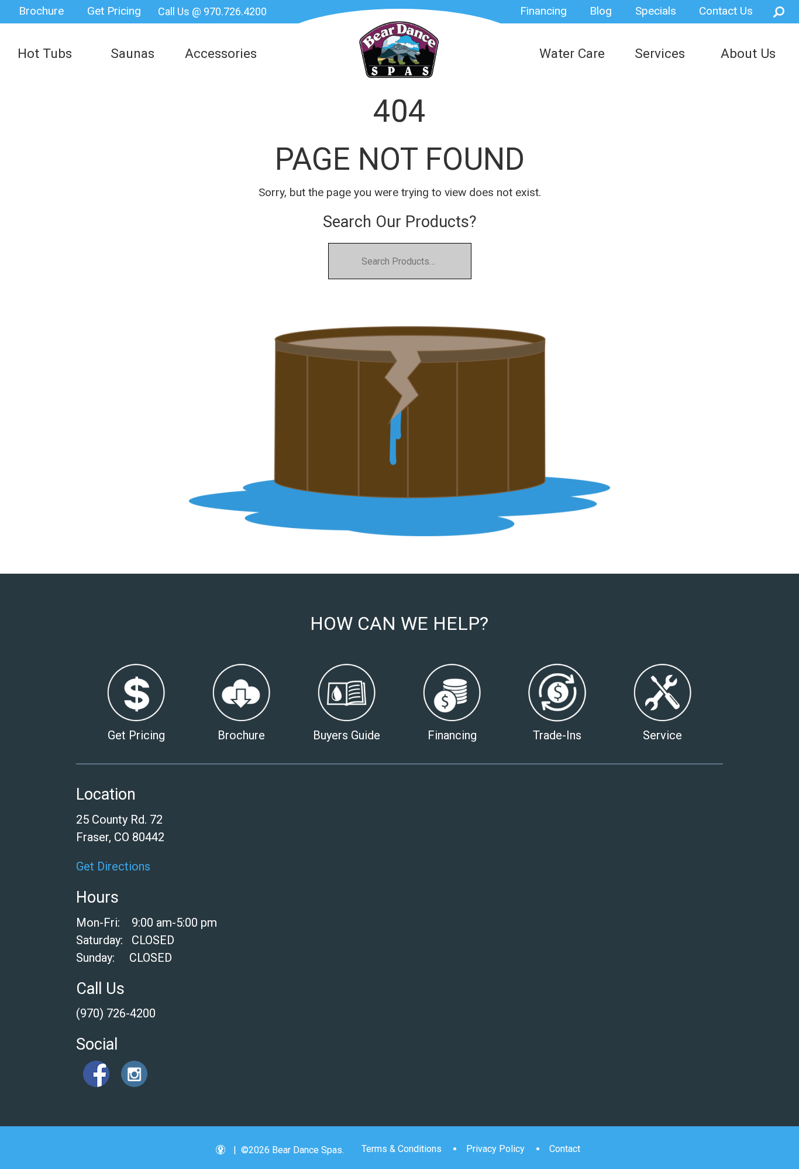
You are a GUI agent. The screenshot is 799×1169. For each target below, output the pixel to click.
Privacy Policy (495, 1148)
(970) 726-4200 (116, 1013)
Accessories (221, 53)
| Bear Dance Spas (399, 57)
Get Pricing (114, 11)
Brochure (41, 11)
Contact (564, 1148)
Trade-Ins (557, 735)
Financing (543, 11)
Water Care (572, 53)
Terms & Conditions (401, 1148)
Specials (655, 11)
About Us (748, 53)
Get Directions (113, 866)
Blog (601, 11)
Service (662, 735)
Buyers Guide (346, 735)
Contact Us (726, 11)
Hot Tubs (45, 53)
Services (660, 53)
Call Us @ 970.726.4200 (212, 11)
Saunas (132, 53)
